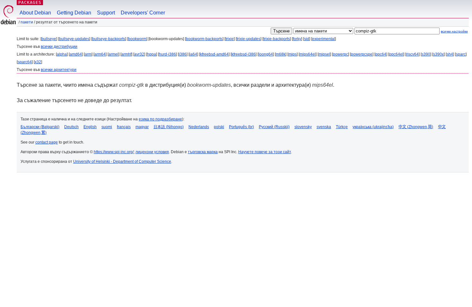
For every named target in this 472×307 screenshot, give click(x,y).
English (90, 127)
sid (306, 39)
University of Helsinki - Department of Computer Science (122, 161)
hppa (151, 54)
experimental (323, 39)
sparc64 (25, 62)
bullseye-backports (108, 39)
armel (113, 54)
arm (88, 54)
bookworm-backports (204, 39)
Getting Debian (74, 12)
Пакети (27, 22)
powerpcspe (361, 54)
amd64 (76, 54)
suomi (106, 127)
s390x (438, 54)
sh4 (450, 54)
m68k (280, 54)
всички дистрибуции (59, 46)
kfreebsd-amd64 (214, 54)
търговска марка (203, 152)
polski (219, 127)
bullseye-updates (74, 39)
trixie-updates (248, 39)
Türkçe (342, 127)
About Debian (35, 12)
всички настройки (454, 31)
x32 (38, 62)
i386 (183, 54)
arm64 (100, 54)
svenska (324, 127)
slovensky (303, 127)
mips (292, 54)
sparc (461, 54)
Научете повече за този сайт (264, 152)
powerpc (340, 54)
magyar (142, 127)
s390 (426, 54)
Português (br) (241, 127)
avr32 (139, 54)
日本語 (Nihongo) (168, 127)
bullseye (48, 39)
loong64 (265, 54)
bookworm (137, 39)
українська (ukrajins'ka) (373, 127)
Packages (29, 2)
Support (106, 12)
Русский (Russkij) (274, 127)
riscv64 (412, 54)
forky (297, 39)
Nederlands (198, 127)
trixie (229, 39)
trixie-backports (276, 39)
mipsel (324, 54)
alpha (62, 54)
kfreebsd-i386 (244, 54)
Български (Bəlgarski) (40, 127)
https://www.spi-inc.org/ (114, 152)
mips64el (308, 54)
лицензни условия (152, 152)
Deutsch (71, 127)
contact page (46, 142)
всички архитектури (58, 69)
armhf (126, 54)
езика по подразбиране (160, 119)
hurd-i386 (167, 54)
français (124, 127)
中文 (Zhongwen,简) (415, 127)
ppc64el (396, 54)
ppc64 (380, 54)
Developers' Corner (143, 12)
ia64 (193, 54)
